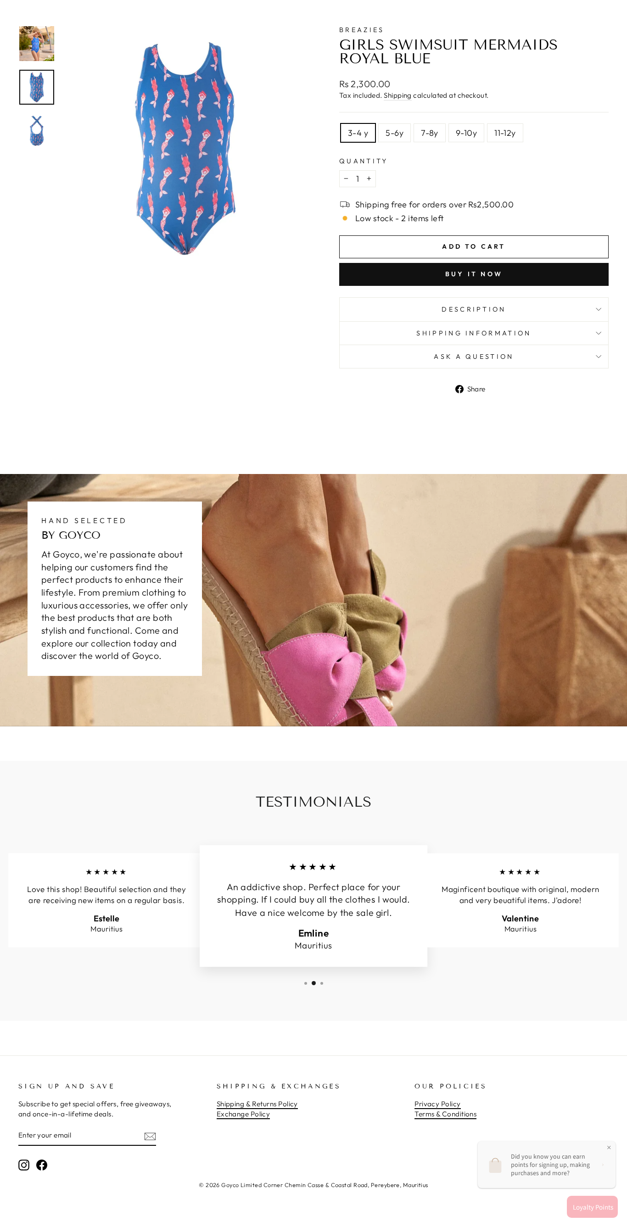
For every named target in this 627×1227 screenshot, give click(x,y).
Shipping (398, 95)
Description (474, 309)
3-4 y (358, 133)
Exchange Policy (243, 1114)
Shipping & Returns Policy (257, 1103)
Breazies (362, 30)
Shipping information (473, 333)
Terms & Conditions (445, 1114)
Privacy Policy (437, 1103)
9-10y (466, 133)
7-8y (429, 133)
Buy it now (474, 274)
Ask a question (474, 356)
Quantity (363, 161)
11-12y (505, 133)
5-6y (394, 133)
